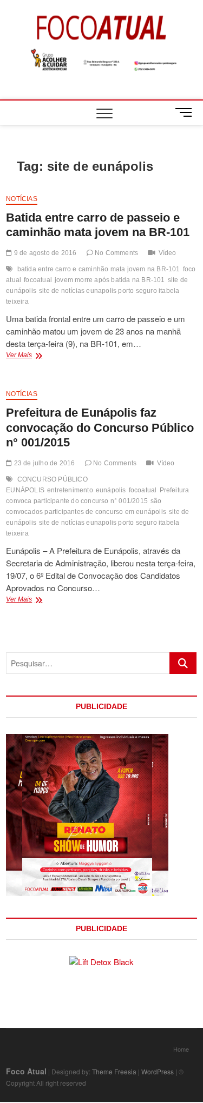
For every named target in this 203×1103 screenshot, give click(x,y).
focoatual (38, 280)
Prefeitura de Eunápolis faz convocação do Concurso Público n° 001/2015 (100, 428)
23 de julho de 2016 (43, 463)
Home (181, 1049)
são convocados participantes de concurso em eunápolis (86, 506)
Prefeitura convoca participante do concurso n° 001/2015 (97, 495)
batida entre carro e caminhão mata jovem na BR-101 (98, 269)
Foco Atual (26, 1071)
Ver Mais (33, 356)
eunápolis (111, 490)
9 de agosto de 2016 (44, 253)
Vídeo (167, 253)
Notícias (21, 199)
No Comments (115, 253)
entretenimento (70, 490)
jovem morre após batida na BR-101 (110, 280)
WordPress (157, 1071)
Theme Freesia (114, 1071)
